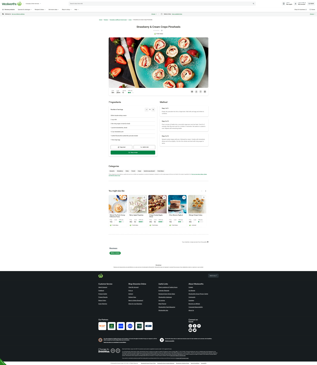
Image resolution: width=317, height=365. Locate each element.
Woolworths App (163, 310)
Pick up (130, 290)
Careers (191, 287)
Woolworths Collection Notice (182, 363)
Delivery (130, 294)
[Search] (253, 3)
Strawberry (120, 171)
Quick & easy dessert (149, 171)
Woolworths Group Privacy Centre (198, 294)
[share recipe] (196, 91)
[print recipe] (192, 91)
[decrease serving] (147, 110)
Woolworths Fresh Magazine (166, 307)
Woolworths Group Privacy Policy (148, 363)
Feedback (101, 290)
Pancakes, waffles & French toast (118, 19)
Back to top (213, 275)
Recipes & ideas (39, 9)
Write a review (116, 253)
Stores (313, 9)
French (133, 171)
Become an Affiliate (194, 304)
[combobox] (162, 4)
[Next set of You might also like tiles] (205, 191)
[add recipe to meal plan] (205, 91)
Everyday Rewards (163, 290)
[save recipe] (200, 91)
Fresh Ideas (159, 34)
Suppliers (191, 300)
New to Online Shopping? (135, 300)
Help (75, 9)
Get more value (53, 9)
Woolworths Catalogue (165, 297)
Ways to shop (66, 9)
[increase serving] (153, 110)
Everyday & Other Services (32, 3)
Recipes (106, 19)
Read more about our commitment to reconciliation (115, 342)
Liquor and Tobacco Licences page (177, 355)
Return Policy (102, 300)
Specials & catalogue (24, 9)
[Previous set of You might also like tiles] (201, 191)
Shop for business (299, 9)
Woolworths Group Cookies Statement (165, 363)
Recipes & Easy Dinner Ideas (166, 294)
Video (127, 171)
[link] (158, 30)
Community (192, 297)
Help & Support (102, 287)
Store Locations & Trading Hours (167, 287)
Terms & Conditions (195, 363)
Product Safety (102, 294)
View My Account (133, 287)
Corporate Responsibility (196, 307)
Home (100, 19)
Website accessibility (169, 341)
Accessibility (203, 363)
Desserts (112, 171)
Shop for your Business (135, 304)
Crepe (130, 19)
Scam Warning (102, 304)
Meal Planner (162, 304)
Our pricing (161, 300)
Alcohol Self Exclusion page (182, 358)
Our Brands (192, 290)
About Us (191, 310)
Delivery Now (132, 297)
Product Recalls (102, 297)
